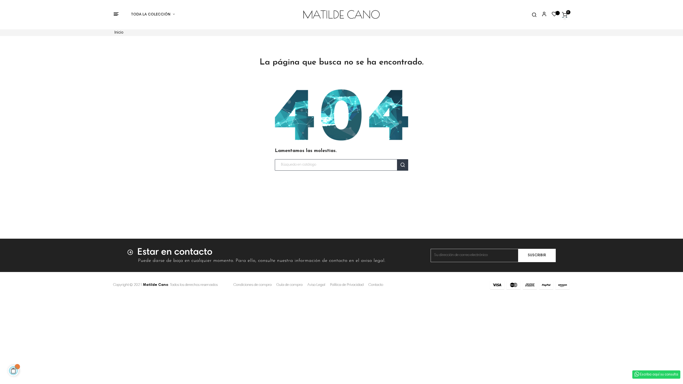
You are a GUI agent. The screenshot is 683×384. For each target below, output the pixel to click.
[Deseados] (554, 15)
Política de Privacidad (347, 285)
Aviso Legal (316, 285)
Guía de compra (289, 285)
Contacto (375, 285)
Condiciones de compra (252, 285)
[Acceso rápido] (542, 15)
